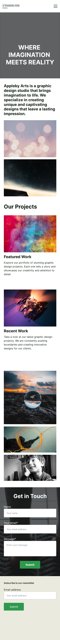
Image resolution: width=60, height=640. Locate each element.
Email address (12, 589)
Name (7, 506)
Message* (10, 539)
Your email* (11, 522)
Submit (30, 564)
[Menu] (55, 6)
